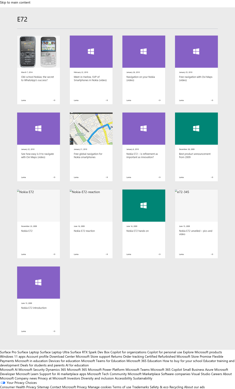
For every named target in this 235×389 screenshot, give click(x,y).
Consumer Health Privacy (18, 387)
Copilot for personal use (164, 352)
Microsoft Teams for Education (103, 360)
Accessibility (123, 378)
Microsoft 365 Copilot (166, 369)
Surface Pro (8, 352)
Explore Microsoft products (202, 352)
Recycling (176, 387)
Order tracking (133, 356)
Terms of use (121, 387)
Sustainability (142, 378)
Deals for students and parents (42, 365)
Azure (209, 369)
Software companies (175, 374)
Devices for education (64, 360)
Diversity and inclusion (97, 378)
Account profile (37, 356)
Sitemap (43, 387)
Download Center (62, 356)
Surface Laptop (28, 352)
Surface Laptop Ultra (54, 352)
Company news (26, 378)
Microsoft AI (9, 369)
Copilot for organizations (128, 352)
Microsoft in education (31, 360)
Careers (216, 374)
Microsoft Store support (93, 356)
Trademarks (140, 387)
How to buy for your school (182, 360)
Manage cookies (100, 387)
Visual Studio (200, 374)
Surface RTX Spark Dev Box (89, 352)
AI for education (77, 365)
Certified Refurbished (160, 356)
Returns (116, 356)
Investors (73, 378)
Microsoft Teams (138, 369)
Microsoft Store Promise (194, 356)
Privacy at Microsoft (52, 378)
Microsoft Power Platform (106, 369)
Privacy (82, 387)
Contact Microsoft (63, 387)
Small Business (193, 369)
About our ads (194, 387)
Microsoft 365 (77, 369)
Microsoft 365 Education (144, 360)
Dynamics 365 (56, 369)
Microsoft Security (31, 369)
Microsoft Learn (27, 374)
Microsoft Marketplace (144, 374)
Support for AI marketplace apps (62, 374)
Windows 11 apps (12, 356)
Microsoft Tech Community (107, 374)
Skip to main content (15, 2)
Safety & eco (159, 387)
